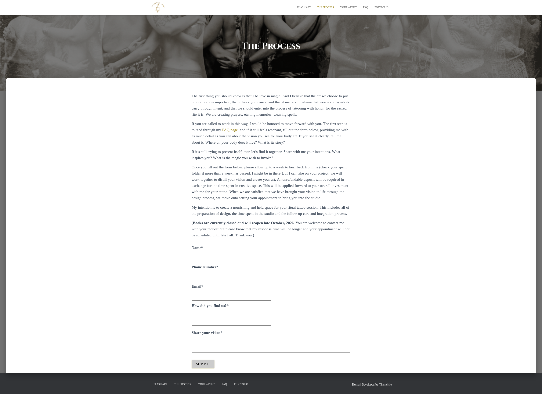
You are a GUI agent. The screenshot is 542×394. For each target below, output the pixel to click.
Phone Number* (205, 267)
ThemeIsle (385, 384)
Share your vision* (207, 332)
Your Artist (348, 7)
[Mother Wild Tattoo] (158, 7)
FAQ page (230, 130)
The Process (325, 7)
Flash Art (304, 7)
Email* (197, 286)
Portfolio (382, 7)
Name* (197, 248)
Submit (203, 364)
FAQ (365, 7)
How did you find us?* (210, 306)
